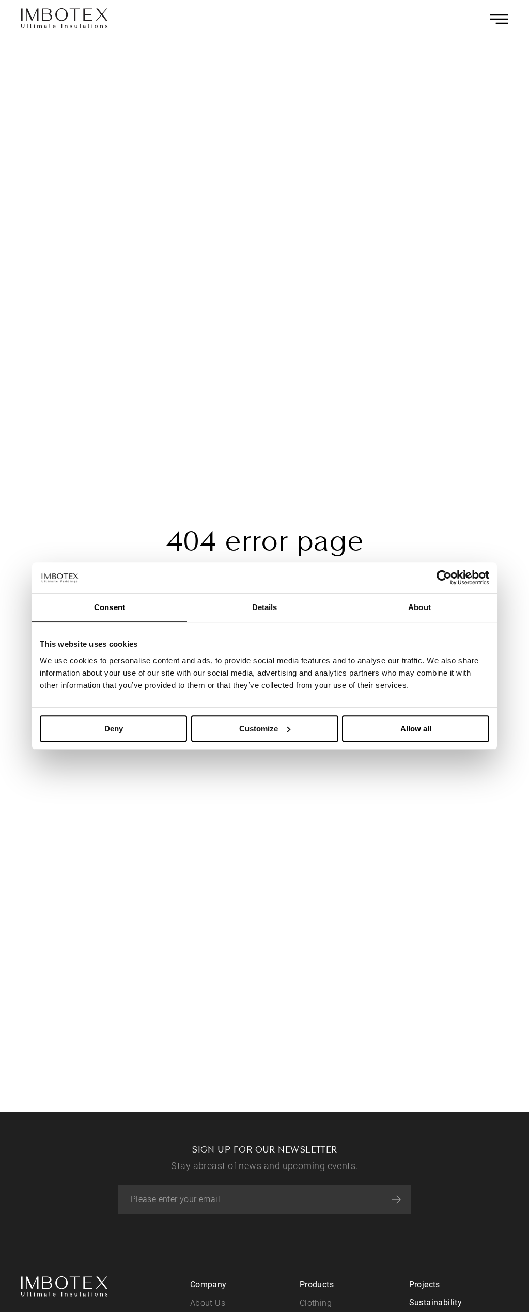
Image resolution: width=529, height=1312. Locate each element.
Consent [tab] (109, 607)
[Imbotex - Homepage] (64, 18)
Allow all (415, 728)
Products (317, 1284)
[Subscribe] (396, 1199)
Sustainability (435, 1302)
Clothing (316, 1303)
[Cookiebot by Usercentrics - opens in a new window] (444, 577)
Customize (258, 728)
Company (208, 1284)
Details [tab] (264, 607)
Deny (113, 728)
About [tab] (419, 607)
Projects (424, 1284)
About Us (207, 1303)
